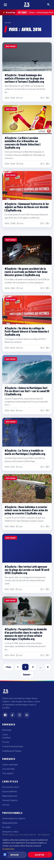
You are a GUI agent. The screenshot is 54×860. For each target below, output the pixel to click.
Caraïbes (6, 737)
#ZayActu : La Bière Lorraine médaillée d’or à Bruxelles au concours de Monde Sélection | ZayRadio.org (22, 142)
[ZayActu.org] (27, 5)
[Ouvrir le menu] (5, 5)
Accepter (39, 855)
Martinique (6, 730)
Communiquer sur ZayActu (13, 818)
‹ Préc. (8, 667)
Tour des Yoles (8, 769)
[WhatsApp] (27, 715)
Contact (6, 804)
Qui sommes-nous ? (10, 787)
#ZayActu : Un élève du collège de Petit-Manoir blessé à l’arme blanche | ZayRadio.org (27, 331)
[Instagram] (19, 715)
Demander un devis (10, 831)
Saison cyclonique (10, 764)
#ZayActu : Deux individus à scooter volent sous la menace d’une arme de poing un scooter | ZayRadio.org (26, 510)
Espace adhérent (9, 791)
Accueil (8, 22)
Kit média (6, 827)
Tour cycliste (7, 773)
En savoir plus (8, 848)
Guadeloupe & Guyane (11, 751)
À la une (5, 742)
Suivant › (27, 674)
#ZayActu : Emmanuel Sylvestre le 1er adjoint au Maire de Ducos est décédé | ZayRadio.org (27, 207)
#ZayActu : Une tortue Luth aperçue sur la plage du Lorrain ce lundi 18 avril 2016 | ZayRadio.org (27, 570)
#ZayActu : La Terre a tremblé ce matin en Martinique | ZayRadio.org (25, 452)
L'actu (5, 734)
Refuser (15, 855)
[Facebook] (5, 715)
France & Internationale (12, 746)
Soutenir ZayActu (10, 800)
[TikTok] (12, 715)
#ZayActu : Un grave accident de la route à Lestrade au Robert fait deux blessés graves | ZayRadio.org (26, 272)
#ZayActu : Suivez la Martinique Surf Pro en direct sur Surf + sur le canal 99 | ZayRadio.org (27, 391)
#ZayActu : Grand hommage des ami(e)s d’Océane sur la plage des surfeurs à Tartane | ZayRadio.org (24, 78)
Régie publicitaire (9, 796)
